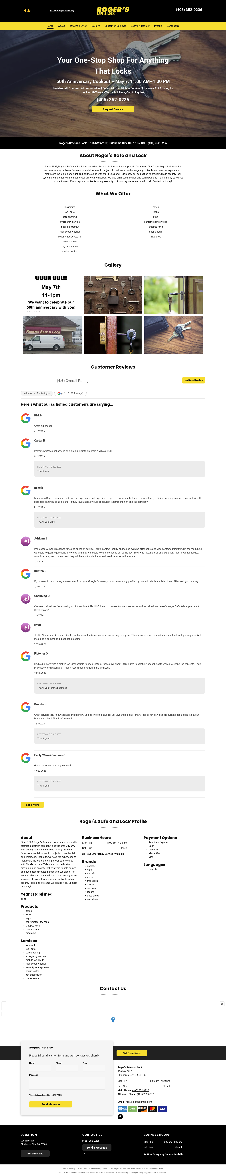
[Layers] (222, 1004)
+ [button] (4, 1004)
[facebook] (120, 1117)
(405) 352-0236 (189, 10)
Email (85, 1063)
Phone (59, 1063)
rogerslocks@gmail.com (139, 1101)
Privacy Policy (68, 1169)
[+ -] (113, 1023)
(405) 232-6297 (145, 1094)
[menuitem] (50, 25)
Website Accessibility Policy (152, 1169)
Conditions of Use (109, 1169)
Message (33, 1075)
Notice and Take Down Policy (129, 1169)
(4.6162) (72, 393)
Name (32, 1063)
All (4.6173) (37, 393)
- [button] (4, 1008)
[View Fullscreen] (4, 1014)
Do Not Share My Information (88, 1169)
